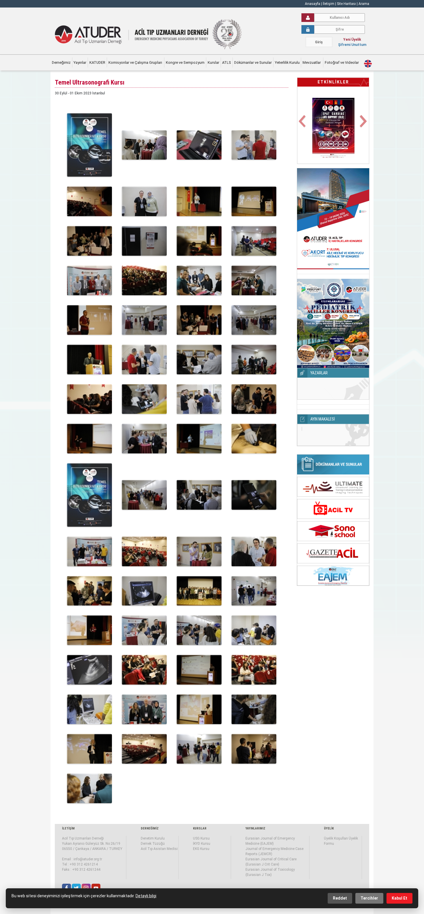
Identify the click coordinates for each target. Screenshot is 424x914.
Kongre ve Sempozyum (185, 62)
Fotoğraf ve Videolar (342, 62)
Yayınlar (80, 62)
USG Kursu (201, 838)
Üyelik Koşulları (336, 838)
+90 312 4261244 (86, 870)
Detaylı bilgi (146, 896)
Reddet (340, 898)
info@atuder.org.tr (88, 859)
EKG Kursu (201, 849)
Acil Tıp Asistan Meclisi (159, 849)
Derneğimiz (61, 62)
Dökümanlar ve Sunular (253, 62)
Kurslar (213, 62)
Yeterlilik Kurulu (287, 62)
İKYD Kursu (201, 844)
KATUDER (97, 62)
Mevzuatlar (312, 62)
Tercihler (369, 898)
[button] (302, 124)
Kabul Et (399, 898)
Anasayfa (312, 4)
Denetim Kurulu (153, 838)
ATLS (226, 62)
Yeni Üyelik (352, 40)
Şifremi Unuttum (352, 45)
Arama (364, 4)
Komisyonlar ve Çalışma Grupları (135, 62)
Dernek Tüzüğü (153, 844)
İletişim (329, 4)
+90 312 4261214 (84, 864)
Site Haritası (346, 4)
